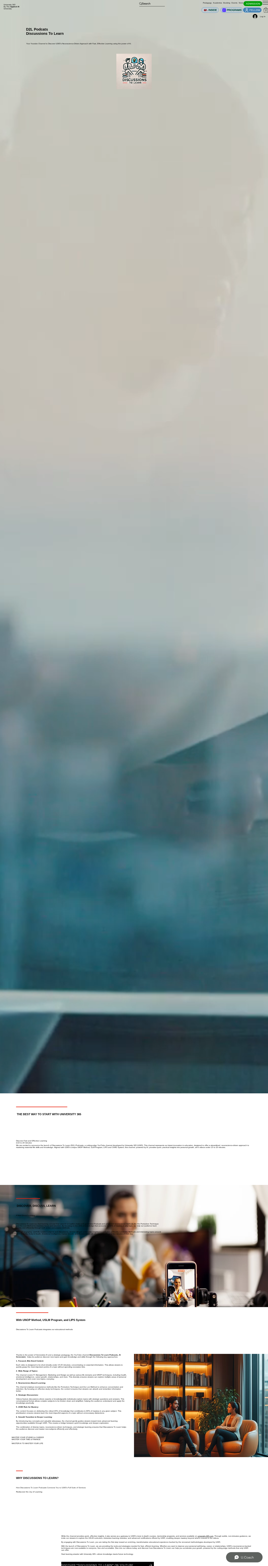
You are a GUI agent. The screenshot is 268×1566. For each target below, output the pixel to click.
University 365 (9, 5)
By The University (11, 8)
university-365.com (205, 1536)
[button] (266, 10)
